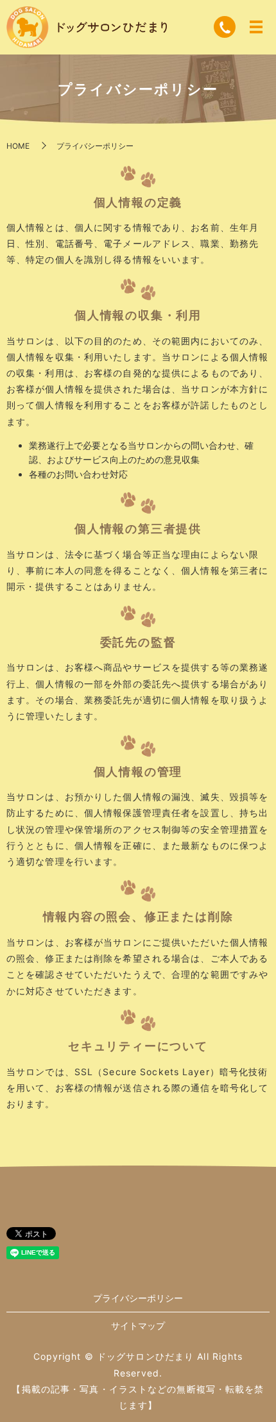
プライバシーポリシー (138, 1297)
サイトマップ (138, 1325)
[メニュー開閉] (256, 27)
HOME (18, 146)
